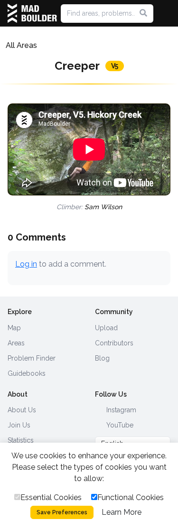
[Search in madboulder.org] (143, 13)
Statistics (21, 440)
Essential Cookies (51, 497)
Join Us (19, 425)
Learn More (121, 512)
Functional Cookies (130, 497)
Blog (102, 358)
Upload (106, 328)
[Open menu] (166, 13)
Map (14, 328)
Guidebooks (27, 373)
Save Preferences (62, 512)
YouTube (118, 425)
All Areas (21, 45)
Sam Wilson (103, 207)
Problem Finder (32, 358)
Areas (16, 343)
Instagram (120, 410)
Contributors (114, 343)
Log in (26, 264)
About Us (22, 410)
